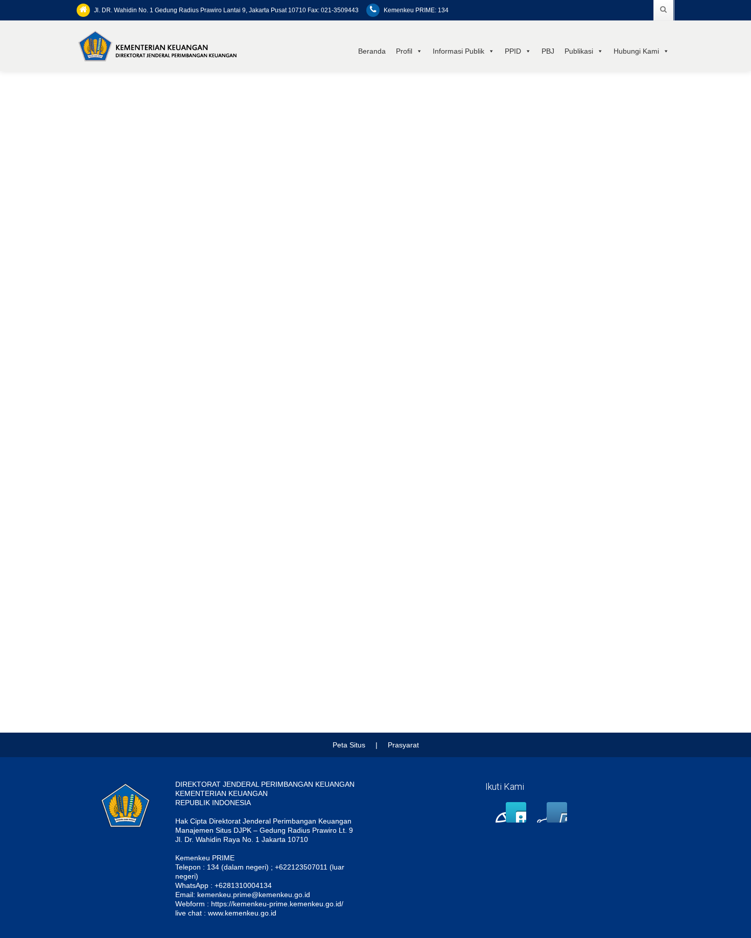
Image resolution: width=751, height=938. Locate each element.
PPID (513, 51)
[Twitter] (516, 812)
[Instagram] (536, 812)
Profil (404, 51)
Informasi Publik (458, 51)
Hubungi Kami (636, 51)
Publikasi (579, 51)
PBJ (548, 51)
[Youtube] (557, 812)
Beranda (372, 51)
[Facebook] (495, 812)
